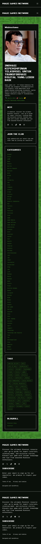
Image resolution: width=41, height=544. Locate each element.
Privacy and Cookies (19, 481)
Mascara (10, 389)
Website (9, 344)
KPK (9, 383)
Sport (9, 325)
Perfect (10, 394)
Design (9, 196)
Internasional (11, 253)
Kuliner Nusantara (19, 383)
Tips (8, 335)
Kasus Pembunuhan (13, 380)
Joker (9, 260)
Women (9, 347)
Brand (9, 175)
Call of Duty (12, 366)
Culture (9, 194)
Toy (8, 337)
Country (9, 189)
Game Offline (11, 222)
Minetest (10, 425)
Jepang (27, 377)
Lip (16, 386)
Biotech (9, 171)
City (8, 185)
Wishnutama (21, 100)
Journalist (10, 262)
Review (9, 295)
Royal (9, 300)
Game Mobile (11, 220)
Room (8, 297)
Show (8, 314)
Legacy (10, 386)
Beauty (9, 163)
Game (8, 217)
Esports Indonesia (13, 201)
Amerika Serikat (13, 363)
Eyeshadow (27, 369)
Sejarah (9, 311)
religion (10, 293)
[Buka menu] (37, 3)
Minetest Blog (11, 423)
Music (25, 389)
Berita (21, 98)
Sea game (10, 307)
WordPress (15, 485)
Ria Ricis (21, 397)
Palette (27, 392)
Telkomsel (13, 100)
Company (9, 187)
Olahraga (19, 392)
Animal (9, 154)
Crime (9, 192)
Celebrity (10, 180)
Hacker (9, 236)
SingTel (7, 100)
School (9, 304)
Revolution (11, 397)
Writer (9, 349)
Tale (24, 403)
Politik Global (12, 288)
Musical (10, 392)
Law (8, 269)
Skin (8, 316)
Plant (9, 286)
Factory (9, 206)
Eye (8, 203)
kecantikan (10, 264)
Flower (10, 372)
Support (9, 328)
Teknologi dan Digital (14, 332)
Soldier (9, 323)
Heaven (9, 243)
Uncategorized (11, 339)
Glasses (9, 229)
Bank (8, 161)
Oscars (9, 283)
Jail (8, 255)
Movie (9, 276)
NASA (8, 281)
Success (10, 403)
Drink (9, 199)
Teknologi (10, 330)
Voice (27, 406)
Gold (8, 232)
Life (8, 271)
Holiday (9, 250)
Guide (17, 375)
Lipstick (23, 386)
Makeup (9, 274)
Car (8, 178)
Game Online (11, 225)
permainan (19, 394)
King (8, 267)
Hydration (18, 377)
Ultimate (19, 406)
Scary (9, 302)
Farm (8, 208)
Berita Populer (12, 168)
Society (9, 321)
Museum (9, 278)
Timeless (11, 406)
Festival (10, 213)
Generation (10, 227)
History (9, 248)
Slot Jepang (11, 318)
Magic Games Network (15, 3)
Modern (18, 389)
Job (8, 257)
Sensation (11, 400)
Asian (9, 156)
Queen (9, 290)
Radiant (27, 394)
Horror (10, 377)
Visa (8, 342)
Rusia (29, 397)
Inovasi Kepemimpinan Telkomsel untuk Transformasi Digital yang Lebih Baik (19, 73)
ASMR (8, 159)
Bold (23, 363)
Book (8, 173)
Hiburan (9, 246)
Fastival (10, 210)
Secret (9, 309)
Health (9, 241)
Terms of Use (6, 481)
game (24, 372)
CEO (8, 182)
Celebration (23, 366)
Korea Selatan (26, 380)
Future (17, 372)
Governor (10, 234)
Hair (8, 239)
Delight (18, 369)
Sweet (18, 403)
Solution (26, 400)
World (10, 409)
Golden (10, 375)
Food (8, 215)
